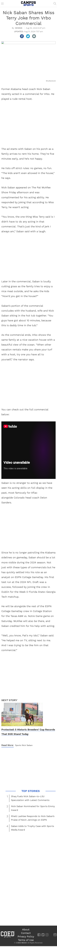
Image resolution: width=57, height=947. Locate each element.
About (25, 929)
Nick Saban (27, 745)
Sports (18, 745)
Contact (26, 932)
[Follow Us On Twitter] (43, 935)
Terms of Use (26, 939)
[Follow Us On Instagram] (47, 935)
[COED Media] (7, 937)
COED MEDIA (21, 943)
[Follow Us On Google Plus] (51, 935)
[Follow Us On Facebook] (39, 935)
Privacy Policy (26, 936)
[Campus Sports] (28, 3)
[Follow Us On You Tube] (55, 935)
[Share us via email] (34, 36)
